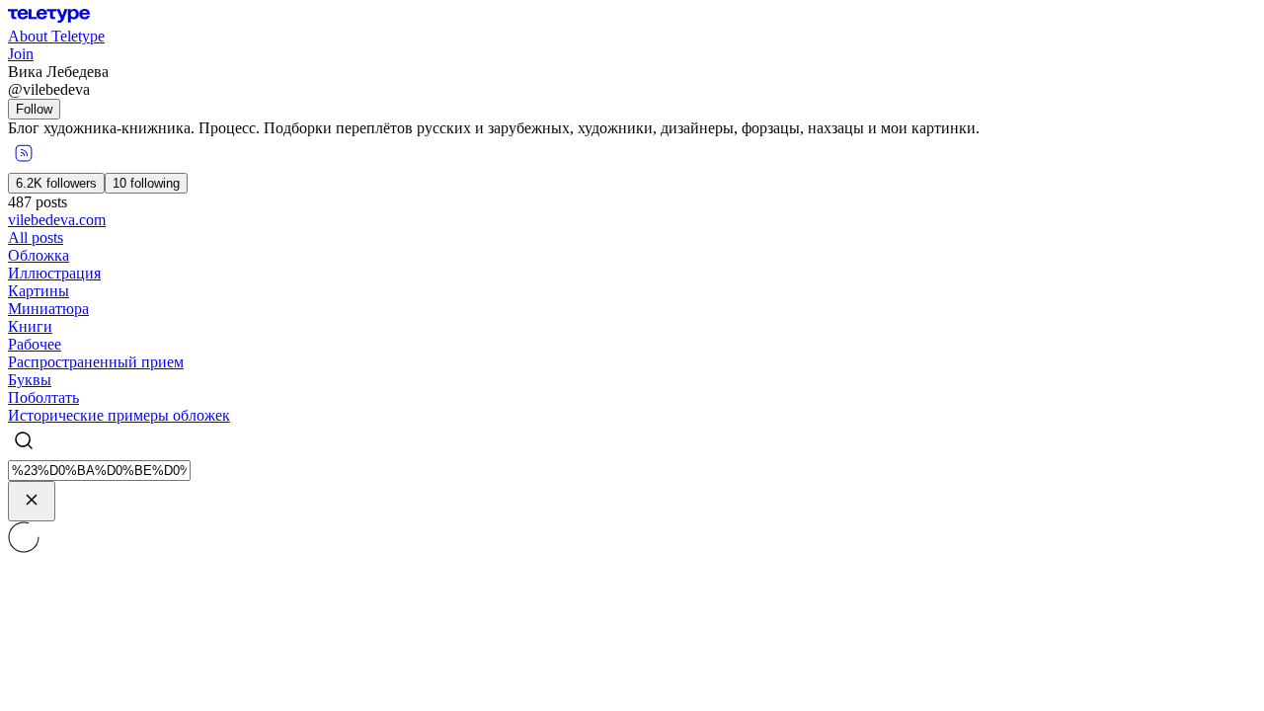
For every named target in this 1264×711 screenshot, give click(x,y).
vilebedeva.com (57, 219)
